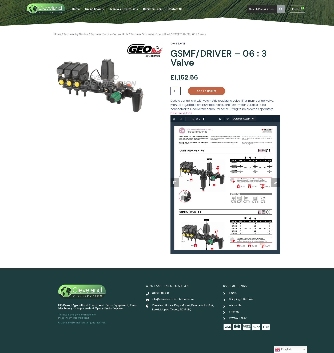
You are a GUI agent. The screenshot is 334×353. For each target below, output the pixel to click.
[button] (157, 48)
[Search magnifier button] (281, 9)
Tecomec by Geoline (75, 34)
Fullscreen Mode (181, 113)
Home (57, 34)
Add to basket (206, 91)
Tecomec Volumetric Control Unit (150, 34)
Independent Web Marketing (73, 317)
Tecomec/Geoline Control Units (109, 34)
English (286, 349)
